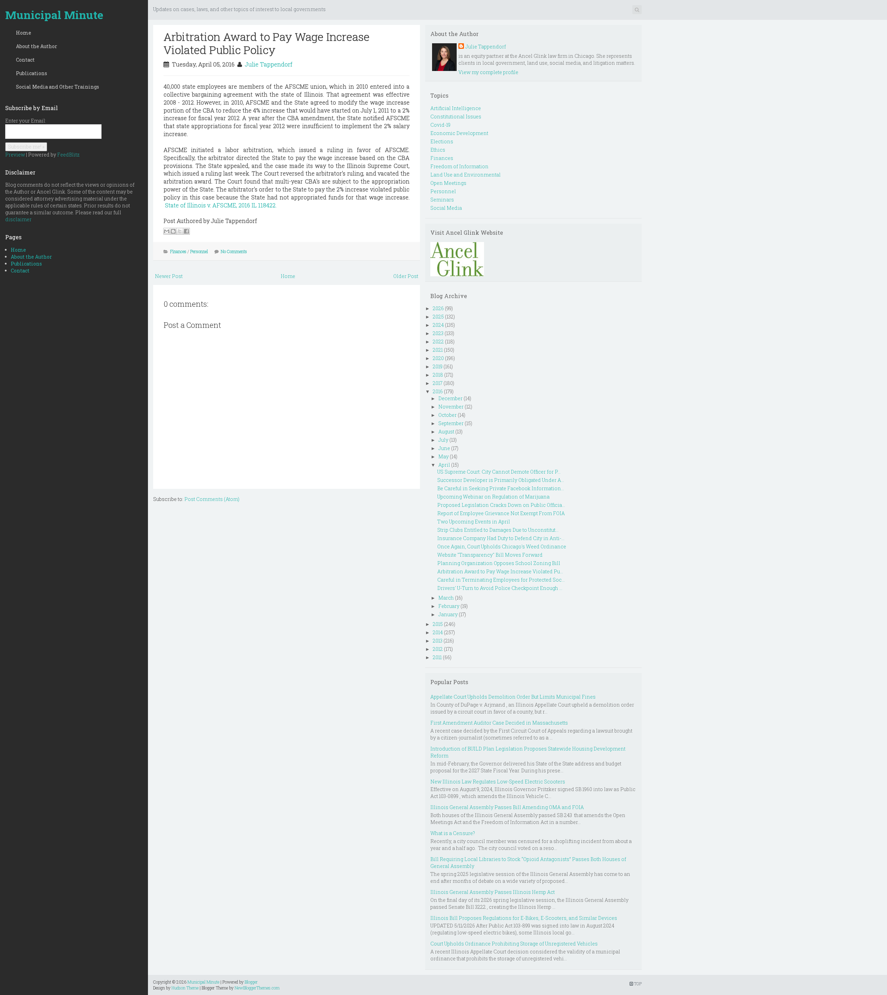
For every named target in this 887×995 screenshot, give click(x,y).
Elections (441, 141)
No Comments (234, 251)
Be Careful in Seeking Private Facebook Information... (500, 488)
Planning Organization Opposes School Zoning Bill (498, 563)
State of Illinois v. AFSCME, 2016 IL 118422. (220, 205)
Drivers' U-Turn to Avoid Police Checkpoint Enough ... (499, 588)
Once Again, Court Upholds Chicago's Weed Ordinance (501, 546)
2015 (438, 624)
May (443, 456)
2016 (438, 391)
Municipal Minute (54, 14)
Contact (25, 59)
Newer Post (169, 276)
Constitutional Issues (455, 116)
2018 (438, 374)
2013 (437, 640)
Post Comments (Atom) (211, 499)
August (446, 431)
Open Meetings (448, 183)
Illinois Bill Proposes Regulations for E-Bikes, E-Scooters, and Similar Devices (523, 918)
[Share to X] (179, 231)
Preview (15, 154)
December (450, 398)
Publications (31, 73)
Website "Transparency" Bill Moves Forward (490, 555)
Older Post (405, 276)
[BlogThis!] (173, 231)
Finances (178, 251)
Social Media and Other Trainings (57, 86)
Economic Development (459, 133)
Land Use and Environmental (465, 174)
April (444, 464)
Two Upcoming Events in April (473, 521)
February (448, 606)
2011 (437, 657)
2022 (438, 341)
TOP (637, 983)
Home (23, 32)
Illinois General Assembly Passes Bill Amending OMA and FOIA (507, 807)
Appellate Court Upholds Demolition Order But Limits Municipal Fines (513, 696)
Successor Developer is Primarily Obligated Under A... (500, 480)
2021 (438, 350)
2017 (437, 383)
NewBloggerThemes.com (257, 987)
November (451, 406)
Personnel (199, 251)
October (447, 415)
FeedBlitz (68, 154)
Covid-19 (440, 125)
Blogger (251, 982)
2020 (438, 358)
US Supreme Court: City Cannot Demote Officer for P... (499, 471)
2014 (438, 632)
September (451, 423)
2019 (437, 366)
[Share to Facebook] (186, 231)
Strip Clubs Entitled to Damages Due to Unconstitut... (498, 530)
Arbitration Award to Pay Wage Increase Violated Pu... (500, 571)
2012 (438, 649)
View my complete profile (488, 72)
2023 (438, 333)
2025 (438, 316)
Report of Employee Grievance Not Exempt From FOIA (501, 513)
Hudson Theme (185, 987)
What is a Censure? (452, 833)
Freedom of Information (459, 166)
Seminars (442, 199)
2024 (438, 325)
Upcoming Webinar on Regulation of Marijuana (493, 496)
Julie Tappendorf (268, 64)
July (443, 440)
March (446, 597)
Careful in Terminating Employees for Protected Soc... (501, 579)
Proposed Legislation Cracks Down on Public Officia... (501, 505)
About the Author (36, 46)
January (448, 614)
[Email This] (166, 231)
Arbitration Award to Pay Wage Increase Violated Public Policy (267, 43)
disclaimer (18, 219)
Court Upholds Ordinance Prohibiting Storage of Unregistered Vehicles (514, 943)
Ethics (437, 149)
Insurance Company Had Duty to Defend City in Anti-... (500, 538)
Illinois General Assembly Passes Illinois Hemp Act (492, 892)
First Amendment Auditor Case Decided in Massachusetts (499, 722)
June (444, 448)
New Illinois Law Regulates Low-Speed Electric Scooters (497, 781)
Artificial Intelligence (455, 108)
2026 (438, 308)
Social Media (446, 208)
